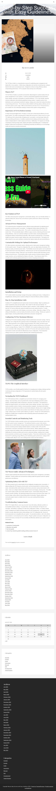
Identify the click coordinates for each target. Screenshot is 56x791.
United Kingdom (8, 670)
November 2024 (8, 594)
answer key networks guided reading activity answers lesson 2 (22, 530)
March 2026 (8, 565)
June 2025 (7, 581)
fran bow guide (10, 529)
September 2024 (9, 597)
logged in (13, 542)
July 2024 (7, 601)
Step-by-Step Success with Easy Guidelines (28, 10)
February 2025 (8, 588)
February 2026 (8, 567)
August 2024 (8, 599)
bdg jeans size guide (11, 527)
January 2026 (8, 568)
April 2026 (7, 563)
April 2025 (7, 585)
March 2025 (8, 587)
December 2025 (8, 570)
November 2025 (8, 572)
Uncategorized (8, 668)
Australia (7, 657)
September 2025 (9, 576)
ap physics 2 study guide (12, 525)
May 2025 (7, 583)
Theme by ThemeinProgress (37, 786)
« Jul (6, 641)
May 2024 (7, 605)
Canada (7, 659)
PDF (6, 666)
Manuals (7, 665)
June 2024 (7, 603)
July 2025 (7, 579)
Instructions (7, 663)
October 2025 (8, 574)
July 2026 (7, 559)
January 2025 (8, 590)
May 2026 (7, 561)
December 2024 (8, 592)
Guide (28, 76)
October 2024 (8, 596)
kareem (28, 78)
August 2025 (8, 578)
